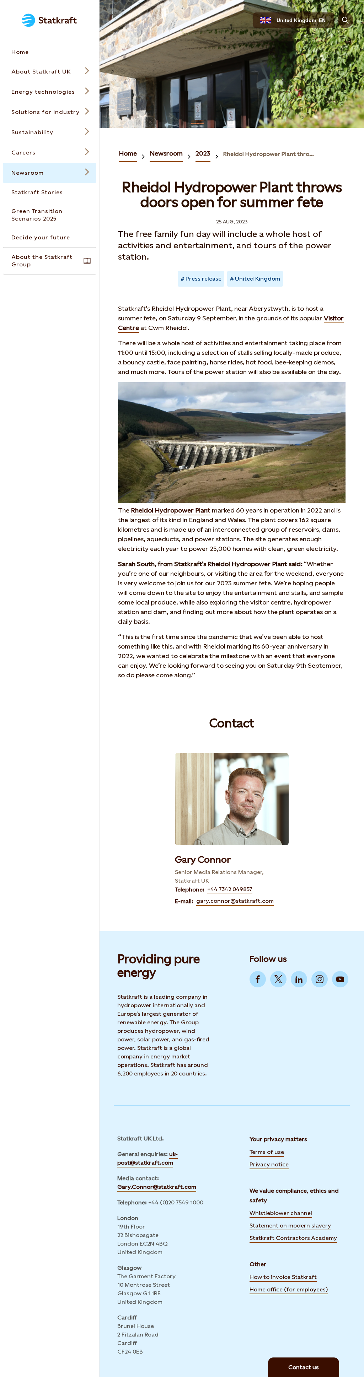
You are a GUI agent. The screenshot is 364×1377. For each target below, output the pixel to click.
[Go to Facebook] (258, 979)
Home (128, 153)
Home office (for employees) (289, 1289)
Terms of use (267, 1152)
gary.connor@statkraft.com (235, 901)
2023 (203, 153)
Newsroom (166, 153)
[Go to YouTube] (340, 979)
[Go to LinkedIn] (299, 979)
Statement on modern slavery (290, 1225)
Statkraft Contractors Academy (293, 1237)
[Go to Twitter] (278, 979)
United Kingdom (257, 278)
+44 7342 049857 (229, 889)
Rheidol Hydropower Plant (170, 510)
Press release (203, 278)
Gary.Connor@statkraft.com (156, 1186)
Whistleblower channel (281, 1213)
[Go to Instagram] (319, 979)
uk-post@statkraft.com (147, 1158)
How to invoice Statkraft (283, 1277)
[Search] (345, 20)
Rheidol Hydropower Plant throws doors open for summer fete (268, 154)
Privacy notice (269, 1164)
